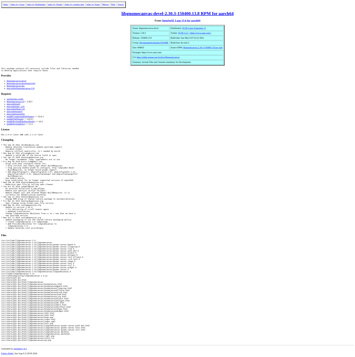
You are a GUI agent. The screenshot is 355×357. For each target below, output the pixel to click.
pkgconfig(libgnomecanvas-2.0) (21, 88)
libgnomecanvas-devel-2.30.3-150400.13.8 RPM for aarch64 (177, 13)
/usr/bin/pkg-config (15, 99)
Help (113, 4)
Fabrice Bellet (7, 353)
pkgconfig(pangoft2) (16, 114)
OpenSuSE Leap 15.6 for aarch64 (181, 20)
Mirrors (105, 4)
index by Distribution (36, 4)
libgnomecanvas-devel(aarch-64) (21, 83)
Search (121, 4)
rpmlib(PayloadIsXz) (16, 124)
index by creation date (74, 4)
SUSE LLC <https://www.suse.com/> (194, 33)
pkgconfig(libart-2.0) (16, 109)
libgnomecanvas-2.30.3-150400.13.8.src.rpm (202, 47)
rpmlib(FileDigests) (15, 119)
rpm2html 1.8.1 (20, 349)
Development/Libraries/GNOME (153, 43)
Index (5, 4)
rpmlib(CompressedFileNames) (20, 116)
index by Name (93, 4)
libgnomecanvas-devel (16, 81)
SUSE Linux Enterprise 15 (194, 28)
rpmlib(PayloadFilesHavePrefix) (21, 121)
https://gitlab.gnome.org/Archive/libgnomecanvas (158, 57)
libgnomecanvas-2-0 (15, 101)
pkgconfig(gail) (13, 104)
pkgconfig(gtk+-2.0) (15, 106)
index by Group (18, 4)
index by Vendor (55, 4)
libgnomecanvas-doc (16, 86)
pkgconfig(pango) (14, 111)
